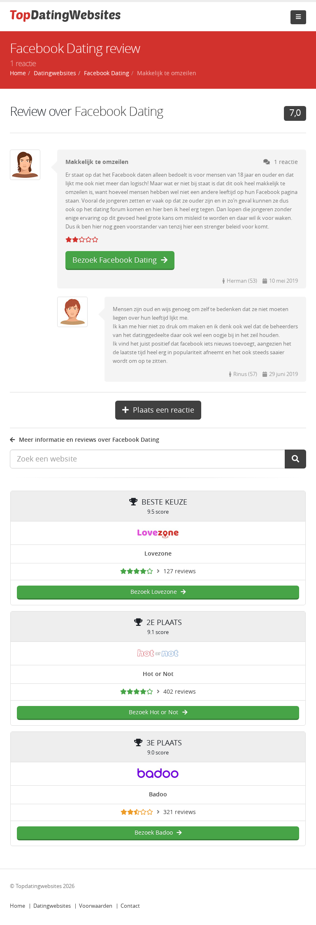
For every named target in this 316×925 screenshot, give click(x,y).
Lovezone (158, 553)
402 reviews (179, 691)
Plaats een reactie (163, 410)
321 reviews (179, 812)
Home (17, 906)
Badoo (158, 794)
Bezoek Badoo (154, 832)
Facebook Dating (118, 111)
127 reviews (179, 571)
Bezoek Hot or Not (153, 712)
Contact (130, 906)
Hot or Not (158, 674)
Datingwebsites (52, 906)
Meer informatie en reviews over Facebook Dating (89, 439)
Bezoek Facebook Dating (114, 260)
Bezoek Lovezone (153, 591)
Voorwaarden (95, 906)
